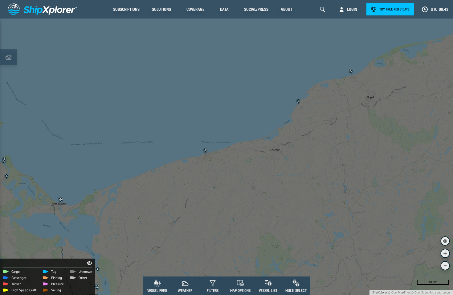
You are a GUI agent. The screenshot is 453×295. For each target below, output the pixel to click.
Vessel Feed (157, 290)
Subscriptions (126, 9)
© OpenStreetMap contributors (430, 292)
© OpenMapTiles (399, 292)
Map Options (240, 290)
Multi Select (296, 290)
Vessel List (268, 290)
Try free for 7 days (394, 9)
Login (352, 9)
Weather (185, 290)
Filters (212, 290)
